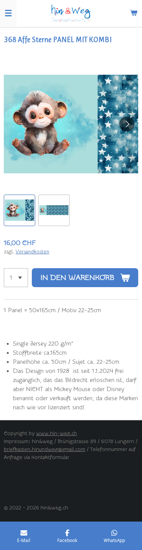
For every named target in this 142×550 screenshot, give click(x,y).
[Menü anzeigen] (8, 13)
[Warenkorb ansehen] (133, 13)
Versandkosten (32, 252)
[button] (19, 210)
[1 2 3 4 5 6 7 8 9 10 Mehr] (16, 277)
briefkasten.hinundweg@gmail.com (44, 449)
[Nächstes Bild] (126, 124)
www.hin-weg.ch (56, 434)
